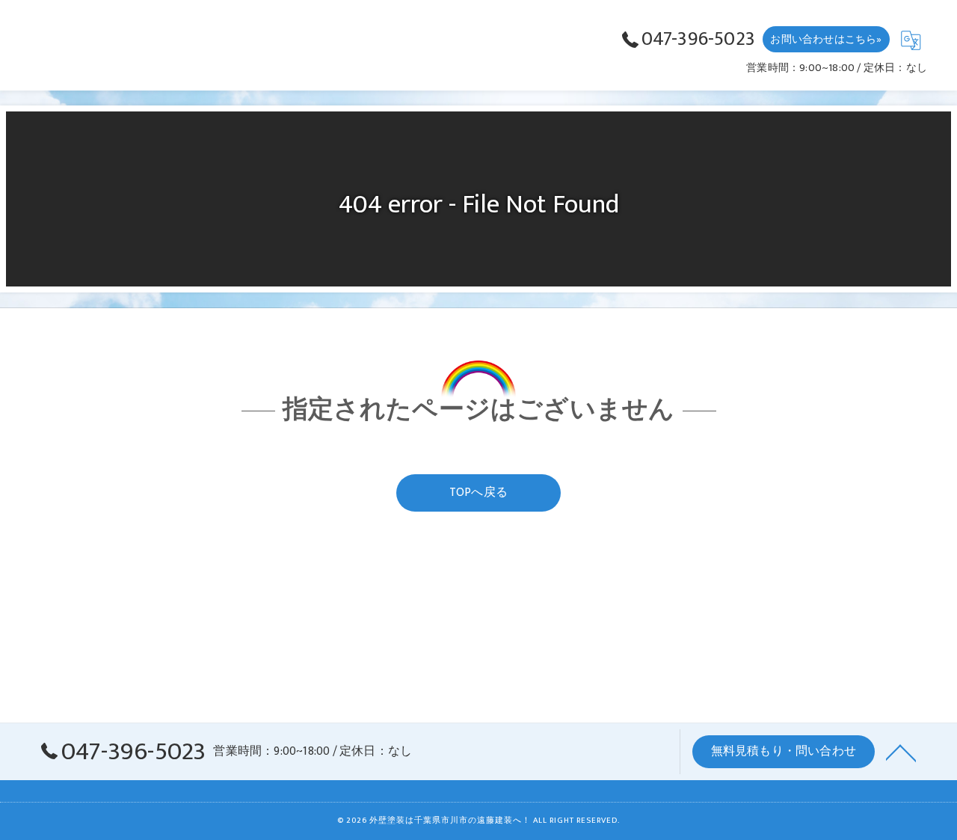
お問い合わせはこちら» (825, 39)
